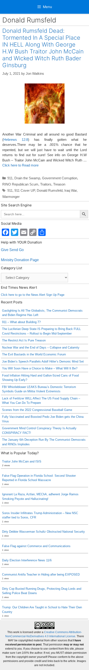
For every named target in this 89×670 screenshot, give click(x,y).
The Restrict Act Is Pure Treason (24, 340)
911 (10, 178)
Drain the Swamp (27, 178)
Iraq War (70, 190)
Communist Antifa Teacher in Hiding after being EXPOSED (41, 574)
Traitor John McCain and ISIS (21, 461)
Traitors (45, 184)
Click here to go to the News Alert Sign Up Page (32, 294)
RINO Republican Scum (20, 184)
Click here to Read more (20, 165)
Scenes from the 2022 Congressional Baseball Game (37, 410)
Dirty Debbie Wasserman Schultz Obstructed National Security (43, 531)
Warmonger (11, 197)
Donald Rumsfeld (50, 190)
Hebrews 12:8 (15, 139)
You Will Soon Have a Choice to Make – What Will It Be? (39, 368)
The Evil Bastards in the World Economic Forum (34, 354)
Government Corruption (59, 178)
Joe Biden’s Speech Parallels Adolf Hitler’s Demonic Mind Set (43, 361)
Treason (59, 184)
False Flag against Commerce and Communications (36, 546)
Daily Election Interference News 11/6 (27, 560)
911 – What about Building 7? (21, 322)
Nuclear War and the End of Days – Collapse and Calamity (40, 347)
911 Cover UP (24, 190)
